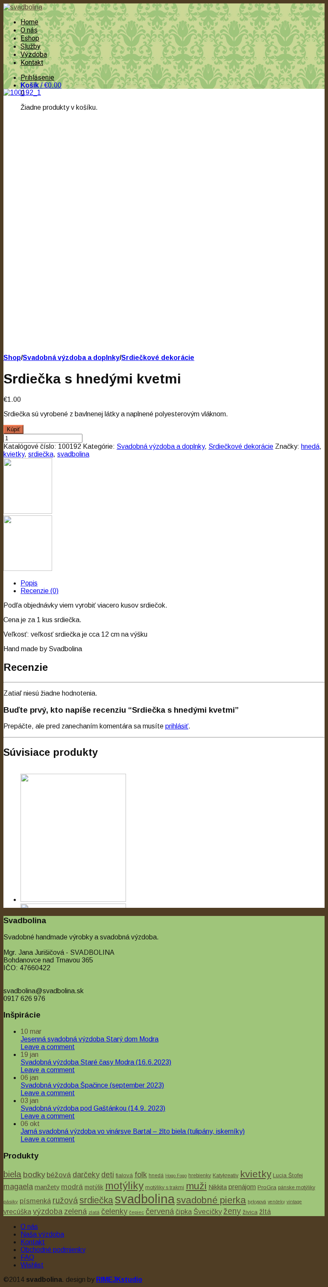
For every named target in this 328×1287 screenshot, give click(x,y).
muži (196, 1185)
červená (160, 1211)
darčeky (86, 1174)
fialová (124, 1175)
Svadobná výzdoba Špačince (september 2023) (92, 1085)
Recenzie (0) (39, 590)
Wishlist (32, 1265)
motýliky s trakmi (164, 1187)
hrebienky (199, 1176)
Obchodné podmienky (52, 1249)
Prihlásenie (37, 77)
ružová (65, 1200)
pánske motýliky (296, 1187)
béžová (59, 1174)
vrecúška (17, 1211)
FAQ (27, 1257)
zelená (75, 1211)
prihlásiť (176, 726)
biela (12, 1174)
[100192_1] (22, 92)
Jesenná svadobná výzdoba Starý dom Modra (89, 1039)
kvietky (13, 454)
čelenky (114, 1211)
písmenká (35, 1201)
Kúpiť (13, 429)
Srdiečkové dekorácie (157, 357)
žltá (265, 1211)
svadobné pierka (211, 1200)
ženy (232, 1211)
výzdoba (47, 1211)
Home (29, 22)
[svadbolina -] (22, 7)
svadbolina (73, 454)
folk (141, 1174)
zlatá (94, 1212)
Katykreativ (225, 1176)
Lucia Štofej (288, 1175)
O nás (29, 30)
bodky (34, 1174)
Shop (12, 357)
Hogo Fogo (176, 1175)
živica (250, 1212)
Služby (30, 46)
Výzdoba (33, 54)
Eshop (29, 38)
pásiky (10, 1201)
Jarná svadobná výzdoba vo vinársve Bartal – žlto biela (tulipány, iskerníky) (132, 1131)
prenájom (242, 1186)
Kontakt (31, 62)
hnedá (310, 446)
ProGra (267, 1187)
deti (107, 1174)
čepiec (136, 1212)
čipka (184, 1211)
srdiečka (40, 454)
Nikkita (217, 1186)
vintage (294, 1201)
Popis (29, 583)
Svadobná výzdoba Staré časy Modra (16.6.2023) (95, 1062)
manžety (47, 1186)
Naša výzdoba (42, 1234)
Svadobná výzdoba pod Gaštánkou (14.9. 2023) (92, 1108)
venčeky (276, 1201)
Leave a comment (47, 1046)
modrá (72, 1186)
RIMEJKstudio (119, 1279)
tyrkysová (257, 1201)
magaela (18, 1186)
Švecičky (207, 1212)
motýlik (94, 1187)
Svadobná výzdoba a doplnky (71, 357)
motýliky (124, 1185)
